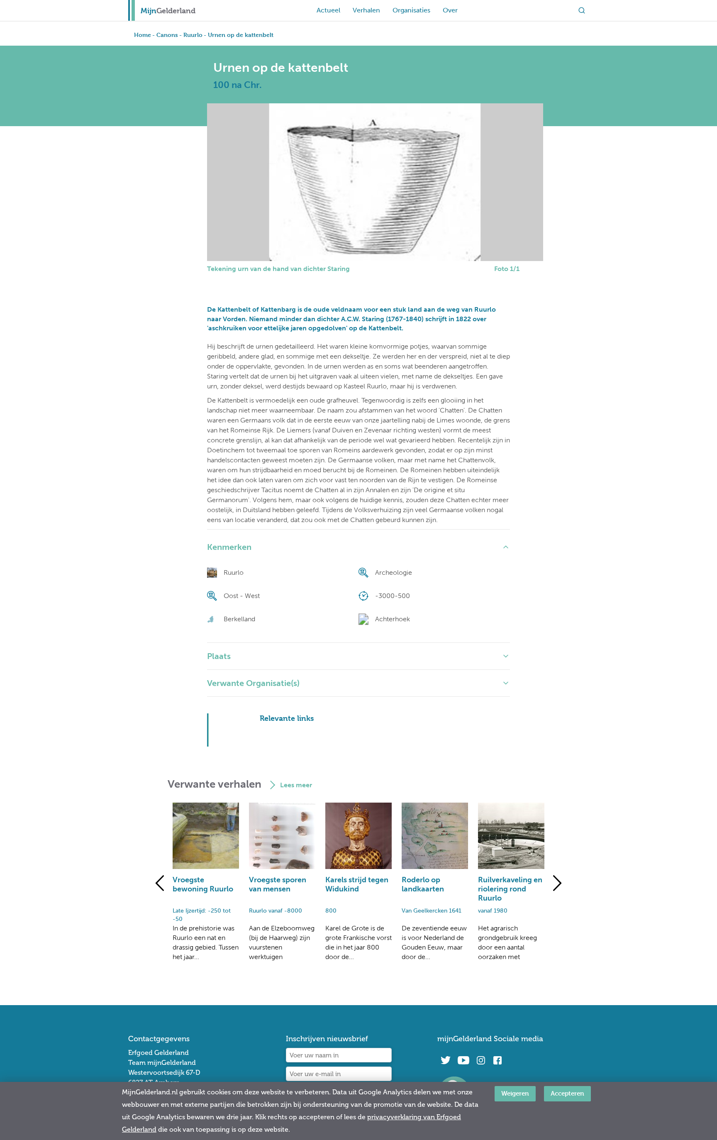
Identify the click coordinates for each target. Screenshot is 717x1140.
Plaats (219, 656)
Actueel (328, 10)
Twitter (445, 1060)
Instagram (481, 1060)
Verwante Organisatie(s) (253, 683)
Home (142, 34)
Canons (167, 34)
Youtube (463, 1060)
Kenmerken (229, 547)
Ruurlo (192, 34)
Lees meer (296, 785)
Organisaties (411, 10)
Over (450, 10)
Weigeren (515, 1093)
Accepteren (567, 1093)
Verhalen (366, 10)
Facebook (497, 1060)
